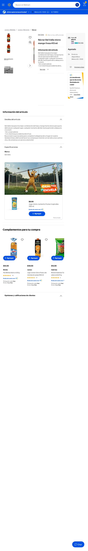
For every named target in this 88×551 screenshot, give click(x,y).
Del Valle (41, 35)
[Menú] (4, 5)
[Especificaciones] (61, 147)
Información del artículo (15, 112)
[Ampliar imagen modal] (30, 42)
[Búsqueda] (77, 5)
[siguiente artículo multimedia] (30, 66)
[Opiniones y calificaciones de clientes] (61, 295)
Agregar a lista (79, 67)
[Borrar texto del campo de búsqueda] (74, 5)
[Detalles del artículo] (61, 119)
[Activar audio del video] (60, 166)
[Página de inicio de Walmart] (9, 5)
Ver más (42, 69)
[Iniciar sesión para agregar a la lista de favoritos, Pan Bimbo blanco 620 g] (22, 239)
